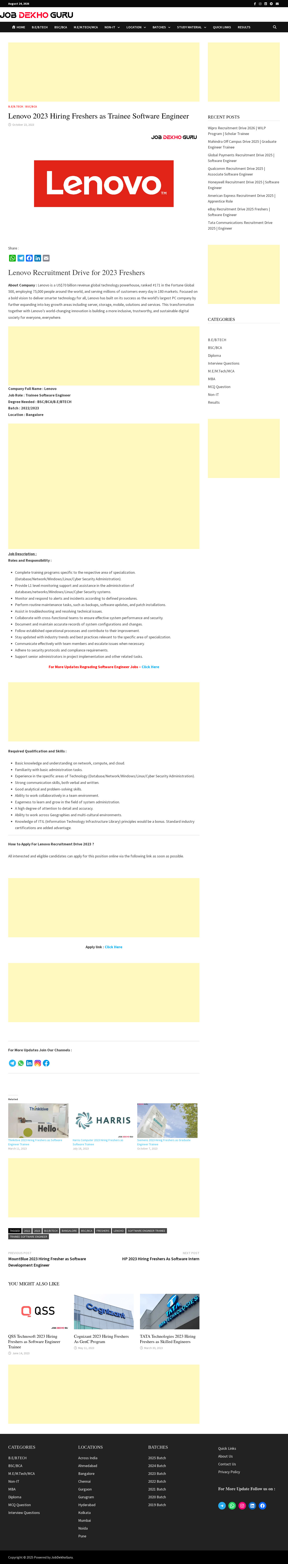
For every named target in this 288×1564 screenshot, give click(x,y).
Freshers (103, 1231)
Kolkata (84, 1512)
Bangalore (69, 1231)
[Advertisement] (103, 72)
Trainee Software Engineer (28, 1236)
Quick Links (222, 27)
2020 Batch (157, 1497)
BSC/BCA (60, 27)
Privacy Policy (229, 1471)
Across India (87, 1457)
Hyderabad (87, 1504)
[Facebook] (255, 3)
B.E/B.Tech (51, 1231)
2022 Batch (157, 1481)
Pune (82, 1536)
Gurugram (86, 1497)
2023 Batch (157, 1473)
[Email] (277, 3)
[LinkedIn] (266, 3)
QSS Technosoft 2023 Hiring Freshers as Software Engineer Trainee (34, 1341)
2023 (37, 1231)
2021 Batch (157, 1489)
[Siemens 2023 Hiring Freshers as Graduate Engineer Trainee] (167, 1120)
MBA (211, 378)
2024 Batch (157, 1465)
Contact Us (227, 1464)
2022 (27, 1231)
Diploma (214, 355)
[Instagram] (260, 3)
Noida (83, 1528)
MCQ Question (219, 386)
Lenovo (119, 1231)
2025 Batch (157, 1457)
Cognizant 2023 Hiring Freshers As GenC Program (101, 1338)
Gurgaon (85, 1489)
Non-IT (213, 394)
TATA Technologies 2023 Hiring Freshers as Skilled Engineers (168, 1338)
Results (244, 27)
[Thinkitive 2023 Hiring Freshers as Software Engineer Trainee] (38, 1120)
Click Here (150, 666)
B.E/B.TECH (40, 27)
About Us (225, 1456)
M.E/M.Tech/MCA (86, 27)
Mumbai (84, 1520)
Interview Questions (224, 363)
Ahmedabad (87, 1465)
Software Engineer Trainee (146, 1231)
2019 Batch (157, 1504)
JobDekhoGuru (62, 1557)
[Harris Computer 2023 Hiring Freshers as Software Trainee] (103, 1120)
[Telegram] (272, 3)
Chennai (84, 1481)
